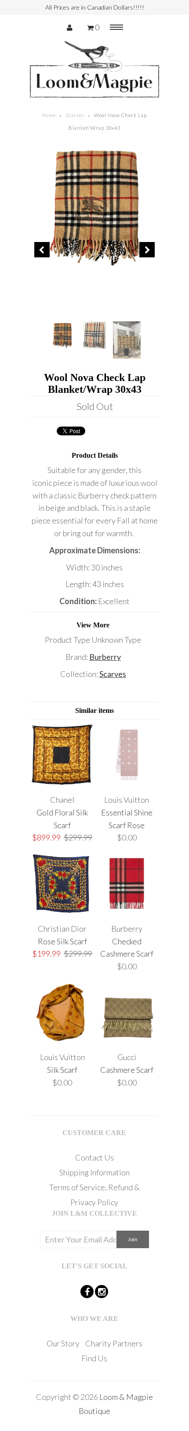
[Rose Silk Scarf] (62, 911)
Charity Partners (113, 1343)
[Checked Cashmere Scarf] (127, 911)
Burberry (105, 657)
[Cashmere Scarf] (127, 1040)
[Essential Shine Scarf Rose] (127, 782)
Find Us (94, 1358)
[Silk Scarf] (62, 1040)
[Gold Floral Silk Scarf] (62, 782)
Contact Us (94, 1157)
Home (49, 115)
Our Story (63, 1343)
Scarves (74, 115)
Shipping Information (94, 1172)
